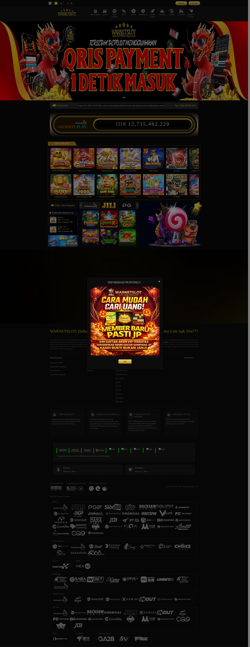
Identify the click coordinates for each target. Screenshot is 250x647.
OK (125, 361)
